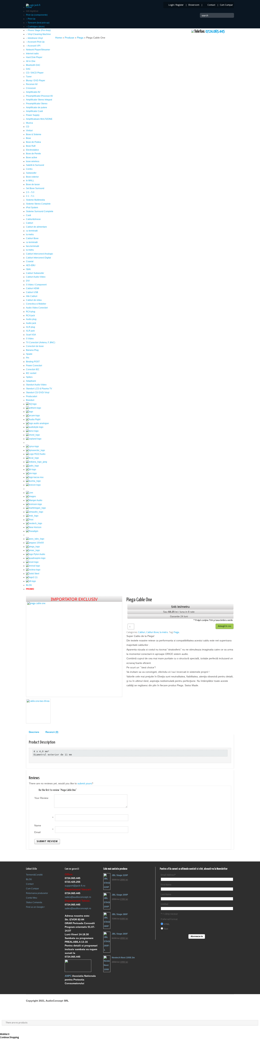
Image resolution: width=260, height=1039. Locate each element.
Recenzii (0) (51, 732)
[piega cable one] (74, 646)
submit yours (84, 783)
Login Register (176, 5)
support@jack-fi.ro (75, 885)
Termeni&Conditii (34, 875)
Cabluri (141, 632)
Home (58, 37)
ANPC (68, 975)
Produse (69, 37)
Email (37, 832)
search (205, 15)
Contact (211, 5)
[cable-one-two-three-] (38, 711)
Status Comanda (34, 902)
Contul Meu (31, 898)
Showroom (193, 5)
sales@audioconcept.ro (78, 897)
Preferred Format (169, 919)
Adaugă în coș (224, 626)
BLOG (29, 879)
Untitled (164, 904)
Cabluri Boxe (152, 632)
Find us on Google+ (35, 907)
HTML (167, 924)
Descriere (34, 732)
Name (37, 825)
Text (166, 929)
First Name (166, 884)
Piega (80, 37)
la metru (164, 632)
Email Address (168, 875)
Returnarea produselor (37, 893)
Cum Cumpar (226, 5)
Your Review (41, 798)
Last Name (166, 894)
